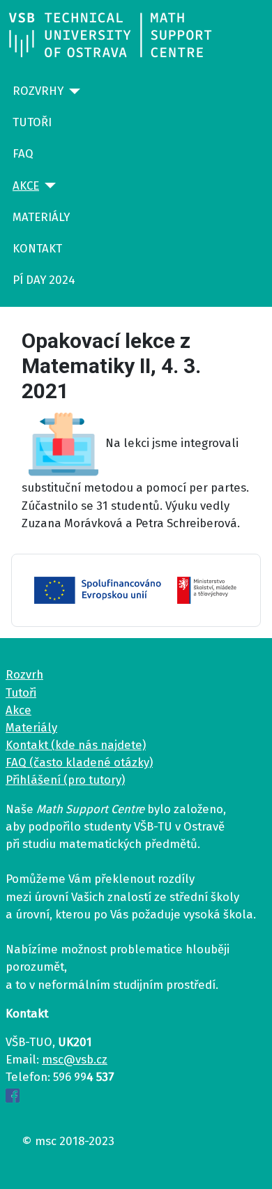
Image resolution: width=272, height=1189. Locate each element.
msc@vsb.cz (74, 1059)
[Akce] (47, 185)
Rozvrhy (38, 91)
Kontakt (37, 248)
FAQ (23, 153)
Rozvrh (24, 674)
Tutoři (32, 122)
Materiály (41, 217)
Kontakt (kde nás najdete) (76, 745)
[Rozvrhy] (71, 91)
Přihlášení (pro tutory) (65, 780)
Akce (26, 185)
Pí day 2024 (44, 280)
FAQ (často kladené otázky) (79, 762)
